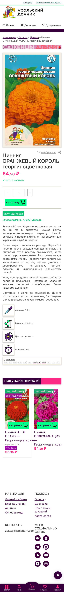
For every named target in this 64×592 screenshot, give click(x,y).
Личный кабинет (16, 499)
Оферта (27, 2)
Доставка (30, 25)
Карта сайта (43, 516)
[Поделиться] (59, 152)
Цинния (34, 37)
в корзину (12, 202)
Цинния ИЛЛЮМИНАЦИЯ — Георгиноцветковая (46, 438)
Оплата (10, 25)
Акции (9, 508)
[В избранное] (25, 393)
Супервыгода (53, 25)
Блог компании (15, 503)
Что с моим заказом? (48, 2)
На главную (9, 37)
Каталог (22, 37)
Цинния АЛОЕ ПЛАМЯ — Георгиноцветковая (17, 436)
